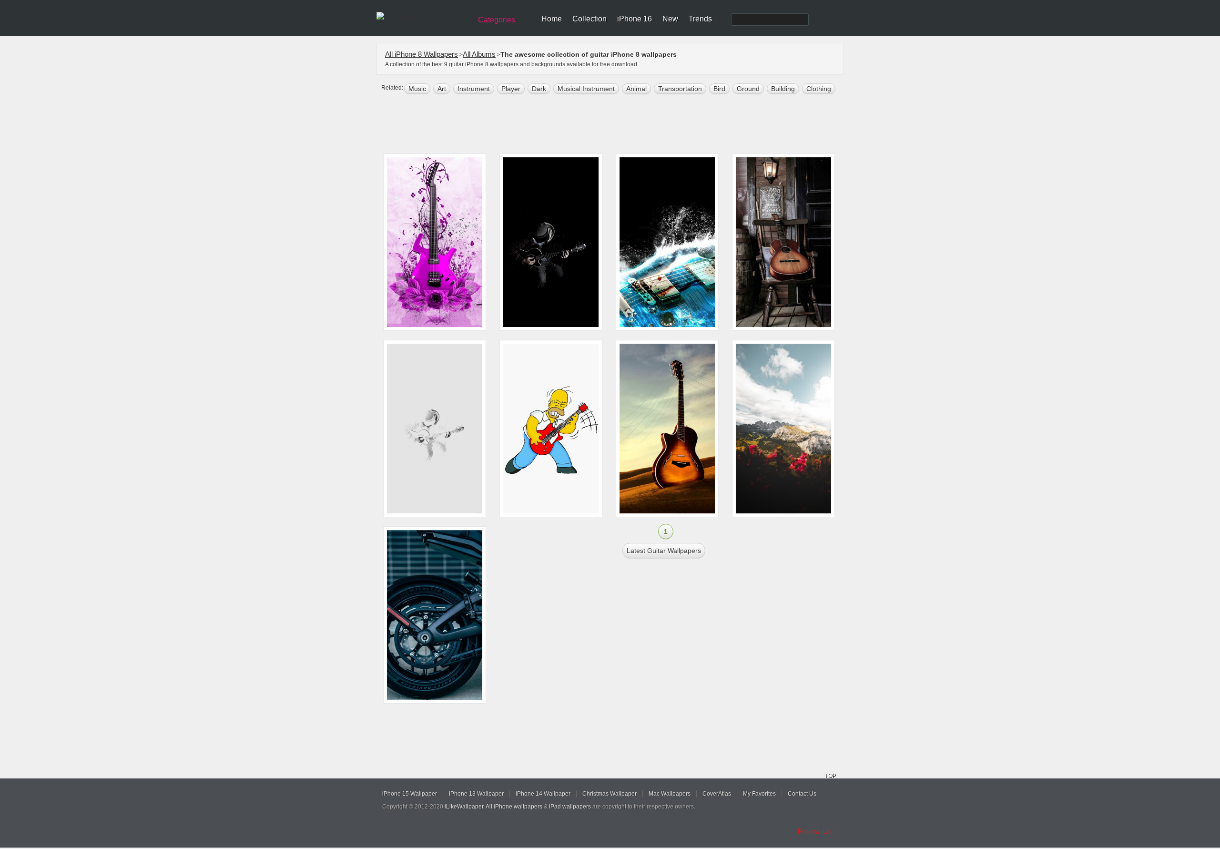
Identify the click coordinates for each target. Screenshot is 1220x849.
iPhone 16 (634, 19)
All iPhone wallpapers (514, 806)
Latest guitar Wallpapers (664, 550)
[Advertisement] (616, 124)
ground (748, 88)
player (510, 88)
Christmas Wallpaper (609, 793)
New (670, 19)
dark (539, 88)
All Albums (479, 54)
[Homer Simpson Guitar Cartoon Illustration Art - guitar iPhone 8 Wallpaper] (551, 428)
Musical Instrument (586, 88)
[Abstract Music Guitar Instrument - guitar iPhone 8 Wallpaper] (434, 242)
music (417, 88)
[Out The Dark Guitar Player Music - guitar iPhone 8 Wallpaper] (551, 242)
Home (551, 19)
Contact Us (802, 793)
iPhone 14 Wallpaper (543, 793)
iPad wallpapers (570, 806)
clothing (818, 88)
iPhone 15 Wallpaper (409, 793)
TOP (830, 775)
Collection (589, 19)
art (441, 88)
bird (719, 88)
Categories (496, 20)
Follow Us (815, 831)
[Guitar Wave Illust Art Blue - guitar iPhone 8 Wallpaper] (667, 242)
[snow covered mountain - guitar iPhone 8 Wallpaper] (783, 428)
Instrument (474, 88)
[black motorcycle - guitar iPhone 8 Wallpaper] (434, 615)
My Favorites (759, 793)
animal (636, 88)
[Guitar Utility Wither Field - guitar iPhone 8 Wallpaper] (667, 428)
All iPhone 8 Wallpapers (421, 54)
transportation (680, 88)
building (783, 88)
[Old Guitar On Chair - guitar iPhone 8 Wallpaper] (783, 242)
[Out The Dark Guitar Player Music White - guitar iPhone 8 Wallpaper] (434, 428)
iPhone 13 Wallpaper (476, 793)
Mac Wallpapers (670, 793)
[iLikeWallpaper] (422, 16)
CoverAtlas (716, 793)
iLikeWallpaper (464, 806)
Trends (700, 19)
